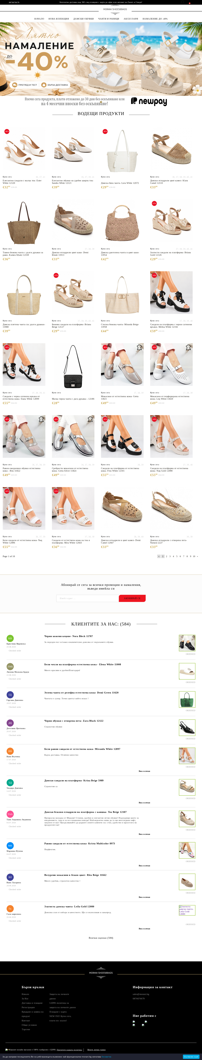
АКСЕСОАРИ (131, 19)
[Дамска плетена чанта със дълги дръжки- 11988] (24, 295)
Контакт (26, 1020)
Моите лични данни (96, 1050)
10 (194, 556)
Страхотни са (51, 786)
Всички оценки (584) (101, 937)
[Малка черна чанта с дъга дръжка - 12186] (73, 367)
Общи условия (29, 1025)
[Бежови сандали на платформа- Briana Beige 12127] (73, 295)
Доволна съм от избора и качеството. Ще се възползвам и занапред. (77, 912)
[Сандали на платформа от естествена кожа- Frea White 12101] (122, 438)
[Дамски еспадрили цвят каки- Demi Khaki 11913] (73, 223)
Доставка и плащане (32, 1003)
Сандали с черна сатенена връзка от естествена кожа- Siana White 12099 (21, 397)
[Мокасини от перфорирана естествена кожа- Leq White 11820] (171, 367)
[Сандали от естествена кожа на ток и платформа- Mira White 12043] (73, 510)
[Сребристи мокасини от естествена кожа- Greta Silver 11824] (73, 438)
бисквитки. (107, 1057)
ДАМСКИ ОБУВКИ (83, 19)
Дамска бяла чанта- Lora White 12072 (120, 183)
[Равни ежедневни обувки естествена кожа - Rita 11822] (24, 438)
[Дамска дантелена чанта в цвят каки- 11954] (122, 223)
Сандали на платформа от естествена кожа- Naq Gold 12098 (169, 469)
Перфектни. (50, 849)
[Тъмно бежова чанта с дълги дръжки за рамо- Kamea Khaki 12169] (24, 223)
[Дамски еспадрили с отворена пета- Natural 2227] (171, 510)
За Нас (25, 998)
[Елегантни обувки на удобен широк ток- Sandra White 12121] (73, 151)
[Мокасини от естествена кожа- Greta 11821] (122, 367)
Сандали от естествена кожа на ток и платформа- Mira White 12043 (71, 541)
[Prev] (4, 59)
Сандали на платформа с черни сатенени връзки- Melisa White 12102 (171, 325)
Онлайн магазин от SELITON (169, 1049)
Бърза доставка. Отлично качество (61, 755)
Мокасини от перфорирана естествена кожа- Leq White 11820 (169, 397)
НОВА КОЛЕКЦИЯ (59, 19)
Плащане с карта (58, 1012)
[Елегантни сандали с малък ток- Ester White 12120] (24, 151)
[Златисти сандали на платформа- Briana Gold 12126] (171, 223)
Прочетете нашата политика (69, 1050)
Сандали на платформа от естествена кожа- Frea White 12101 (120, 469)
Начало (25, 994)
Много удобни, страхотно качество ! (62, 881)
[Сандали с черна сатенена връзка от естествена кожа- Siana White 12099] (24, 367)
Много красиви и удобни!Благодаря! (62, 670)
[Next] (197, 59)
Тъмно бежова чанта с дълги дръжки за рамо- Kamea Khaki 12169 (23, 253)
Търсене (26, 1029)
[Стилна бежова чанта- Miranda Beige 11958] (122, 295)
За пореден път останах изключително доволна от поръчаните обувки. (79, 642)
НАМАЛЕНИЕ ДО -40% (155, 19)
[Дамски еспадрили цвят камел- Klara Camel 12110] (171, 151)
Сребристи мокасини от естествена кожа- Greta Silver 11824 (70, 469)
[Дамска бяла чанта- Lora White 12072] (122, 151)
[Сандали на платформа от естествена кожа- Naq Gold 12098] (171, 438)
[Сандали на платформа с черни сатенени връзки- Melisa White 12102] (171, 295)
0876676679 (14, 3)
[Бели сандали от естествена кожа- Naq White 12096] (24, 510)
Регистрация (28, 1007)
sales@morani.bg (141, 994)
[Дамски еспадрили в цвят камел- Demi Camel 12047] (122, 510)
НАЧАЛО (39, 19)
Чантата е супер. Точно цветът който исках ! (66, 698)
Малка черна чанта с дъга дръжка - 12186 (73, 399)
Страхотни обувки (53, 727)
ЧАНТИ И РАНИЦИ (108, 19)
